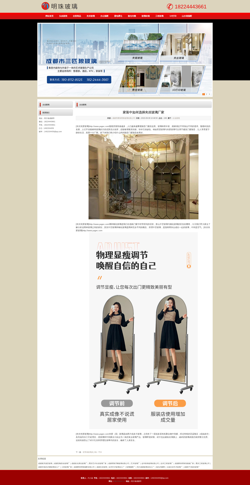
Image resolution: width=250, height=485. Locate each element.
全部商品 (77, 16)
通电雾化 (118, 16)
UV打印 (173, 16)
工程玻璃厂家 (66, 467)
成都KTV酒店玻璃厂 (192, 467)
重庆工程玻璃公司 (203, 463)
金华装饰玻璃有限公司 (150, 463)
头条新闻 (63, 16)
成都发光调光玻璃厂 (79, 463)
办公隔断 (104, 16)
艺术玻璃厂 (135, 463)
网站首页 (49, 16)
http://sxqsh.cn (119, 481)
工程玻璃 (159, 16)
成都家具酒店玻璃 (45, 463)
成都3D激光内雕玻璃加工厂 (49, 467)
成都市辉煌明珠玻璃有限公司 (123, 118)
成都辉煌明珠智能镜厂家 (184, 463)
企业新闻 (176, 118)
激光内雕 (132, 16)
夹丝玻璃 (91, 16)
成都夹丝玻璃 (101, 467)
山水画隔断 (187, 16)
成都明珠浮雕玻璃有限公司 (118, 463)
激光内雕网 (160, 467)
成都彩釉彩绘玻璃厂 (62, 463)
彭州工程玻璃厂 (167, 463)
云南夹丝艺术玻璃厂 (174, 467)
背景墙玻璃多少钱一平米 (92, 452)
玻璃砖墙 (146, 16)
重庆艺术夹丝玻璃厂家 (97, 463)
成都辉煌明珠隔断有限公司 (84, 467)
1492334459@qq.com (53, 132)
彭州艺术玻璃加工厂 (116, 467)
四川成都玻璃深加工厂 (145, 467)
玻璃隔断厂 (130, 467)
